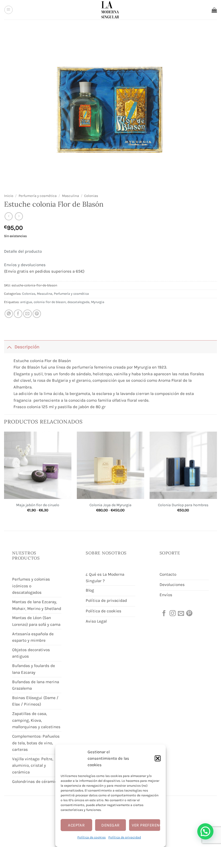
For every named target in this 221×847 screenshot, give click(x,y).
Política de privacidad (124, 837)
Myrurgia (97, 302)
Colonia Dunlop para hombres (183, 505)
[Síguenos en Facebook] (163, 614)
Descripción (27, 346)
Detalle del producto (23, 251)
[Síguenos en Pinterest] (189, 614)
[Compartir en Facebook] (18, 314)
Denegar (110, 825)
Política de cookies (91, 837)
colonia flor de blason (50, 302)
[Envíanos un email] (180, 614)
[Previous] (4, 476)
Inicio (8, 196)
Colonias (91, 196)
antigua (26, 302)
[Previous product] (19, 216)
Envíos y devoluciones (25, 264)
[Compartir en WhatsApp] (9, 314)
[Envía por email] (27, 314)
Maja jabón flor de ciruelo (37, 505)
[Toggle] (9, 346)
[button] (157, 758)
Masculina (70, 196)
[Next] (217, 476)
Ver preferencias (146, 825)
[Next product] (9, 216)
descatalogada (78, 302)
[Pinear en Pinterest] (37, 314)
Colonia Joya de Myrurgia (110, 505)
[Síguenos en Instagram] (172, 614)
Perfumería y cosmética (38, 196)
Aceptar (76, 825)
